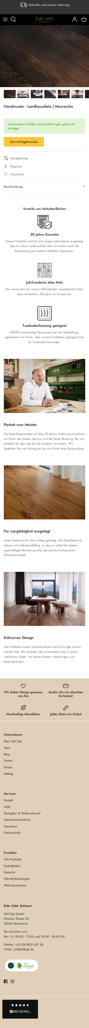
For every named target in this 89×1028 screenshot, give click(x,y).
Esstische (9, 872)
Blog (6, 754)
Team (7, 748)
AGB (7, 807)
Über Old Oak (13, 741)
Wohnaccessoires (15, 885)
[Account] (73, 19)
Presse (8, 767)
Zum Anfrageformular (24, 142)
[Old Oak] (44, 19)
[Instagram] (12, 981)
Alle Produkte (12, 859)
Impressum (11, 826)
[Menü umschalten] (5, 19)
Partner (8, 760)
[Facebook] (5, 981)
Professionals (12, 832)
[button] (20, 1009)
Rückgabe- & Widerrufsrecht (22, 813)
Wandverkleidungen (17, 878)
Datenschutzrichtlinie (17, 819)
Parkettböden (12, 866)
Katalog (8, 773)
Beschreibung (13, 186)
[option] (44, 56)
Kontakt (8, 800)
